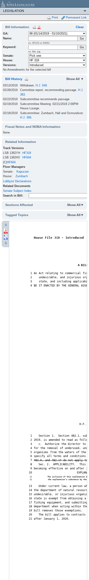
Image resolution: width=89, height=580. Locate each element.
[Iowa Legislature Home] (44, 3)
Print (54, 17)
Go (82, 47)
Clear (80, 27)
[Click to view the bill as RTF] (5, 236)
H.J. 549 (41, 85)
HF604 (26, 157)
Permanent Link (76, 17)
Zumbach (22, 176)
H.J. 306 (25, 117)
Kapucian (22, 171)
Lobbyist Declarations (17, 181)
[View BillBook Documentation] (39, 27)
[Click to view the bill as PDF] (5, 230)
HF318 (26, 153)
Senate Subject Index (17, 190)
